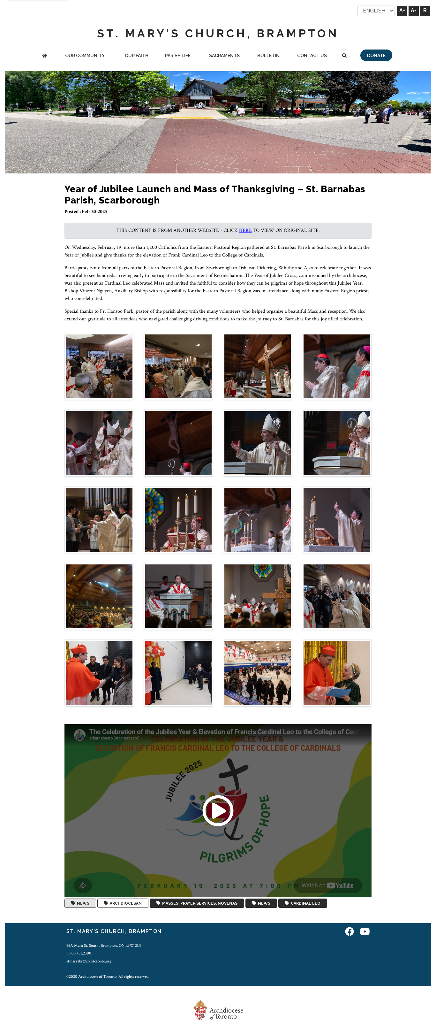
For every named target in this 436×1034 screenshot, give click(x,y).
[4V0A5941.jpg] (257, 443)
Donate (376, 55)
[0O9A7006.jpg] (257, 366)
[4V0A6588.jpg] (337, 596)
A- (414, 10)
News (82, 903)
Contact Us (312, 55)
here (245, 230)
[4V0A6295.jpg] (257, 519)
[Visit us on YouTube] (365, 932)
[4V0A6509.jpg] (178, 596)
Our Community (85, 55)
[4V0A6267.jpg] (178, 519)
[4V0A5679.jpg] (337, 366)
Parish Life (178, 55)
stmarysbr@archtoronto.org (88, 961)
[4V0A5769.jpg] (99, 443)
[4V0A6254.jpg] (99, 519)
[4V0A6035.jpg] (337, 443)
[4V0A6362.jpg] (337, 519)
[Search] (344, 56)
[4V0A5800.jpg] (178, 443)
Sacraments (224, 55)
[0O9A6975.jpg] (178, 366)
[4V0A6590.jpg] (178, 673)
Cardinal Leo (304, 903)
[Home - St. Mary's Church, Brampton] (44, 56)
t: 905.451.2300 (78, 953)
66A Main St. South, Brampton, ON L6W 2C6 (103, 945)
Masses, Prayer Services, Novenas (198, 903)
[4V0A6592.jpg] (337, 673)
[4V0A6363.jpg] (99, 596)
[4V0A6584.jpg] (257, 596)
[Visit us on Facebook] (349, 932)
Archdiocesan (125, 903)
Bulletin (268, 55)
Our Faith (136, 55)
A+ (402, 10)
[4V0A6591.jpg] (257, 673)
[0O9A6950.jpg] (99, 366)
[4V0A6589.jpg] (99, 673)
